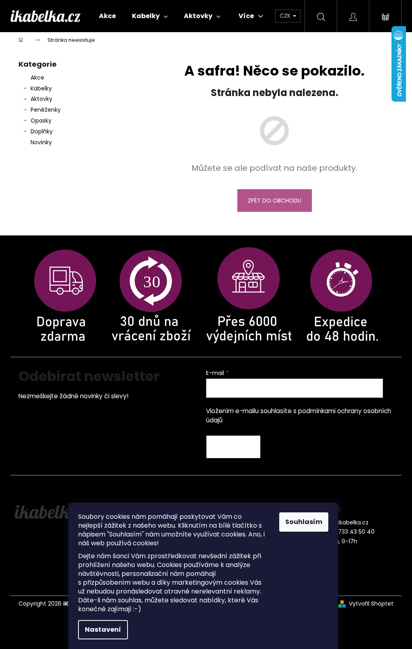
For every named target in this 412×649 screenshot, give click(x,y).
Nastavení (103, 629)
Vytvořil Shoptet (371, 604)
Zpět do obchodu (274, 201)
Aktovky (41, 99)
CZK (286, 16)
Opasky (41, 121)
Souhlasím (303, 521)
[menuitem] (107, 16)
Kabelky (41, 88)
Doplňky (42, 131)
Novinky (41, 142)
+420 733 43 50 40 (348, 532)
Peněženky (46, 110)
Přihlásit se (233, 447)
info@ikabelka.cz (345, 522)
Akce (37, 78)
